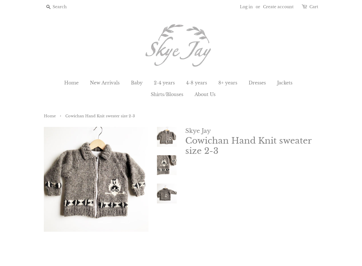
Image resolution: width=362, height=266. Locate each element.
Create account (278, 6)
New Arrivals (105, 83)
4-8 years (196, 83)
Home (71, 83)
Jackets (284, 83)
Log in (246, 6)
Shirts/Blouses (167, 94)
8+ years (227, 83)
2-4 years (164, 83)
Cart (313, 6)
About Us (205, 94)
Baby (137, 83)
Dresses (257, 83)
